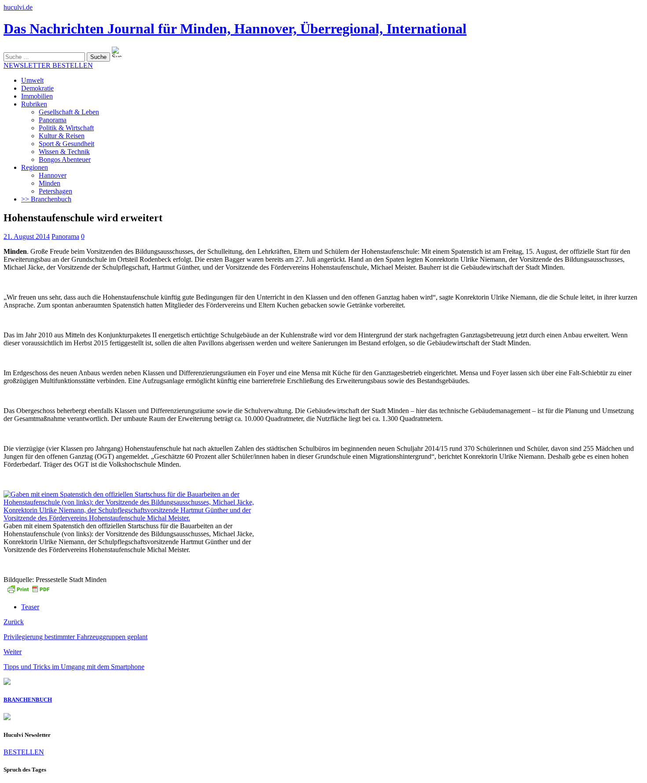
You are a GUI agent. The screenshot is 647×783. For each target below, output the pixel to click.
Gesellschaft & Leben (69, 112)
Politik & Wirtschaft (66, 128)
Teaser (30, 607)
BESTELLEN (24, 752)
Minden (49, 183)
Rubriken (34, 104)
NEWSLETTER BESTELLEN (48, 65)
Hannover (52, 175)
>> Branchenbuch (46, 199)
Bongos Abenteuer (65, 159)
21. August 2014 (27, 236)
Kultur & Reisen (62, 135)
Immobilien (37, 96)
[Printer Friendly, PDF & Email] (28, 592)
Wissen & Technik (64, 151)
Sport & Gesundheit (66, 143)
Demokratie (37, 88)
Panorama (52, 120)
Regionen (34, 167)
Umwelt (32, 80)
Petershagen (55, 191)
